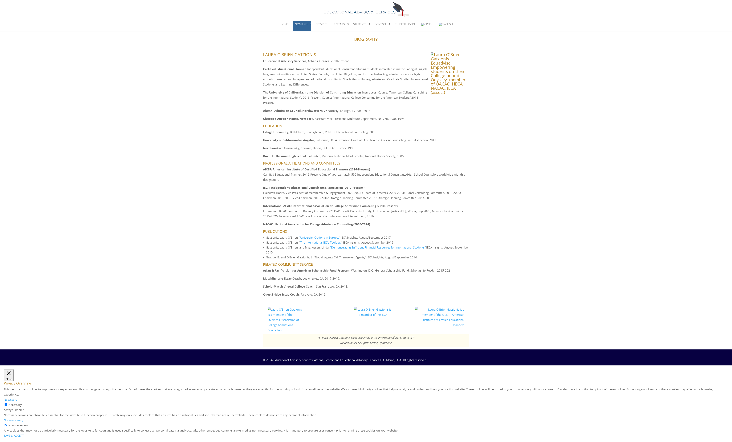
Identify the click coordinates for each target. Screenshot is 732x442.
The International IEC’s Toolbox (320, 242)
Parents (339, 24)
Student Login (405, 24)
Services (321, 24)
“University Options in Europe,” (319, 237)
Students (359, 24)
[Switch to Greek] (426, 26)
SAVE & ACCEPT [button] (14, 435)
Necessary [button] (10, 399)
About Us (301, 24)
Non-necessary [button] (13, 420)
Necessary (15, 405)
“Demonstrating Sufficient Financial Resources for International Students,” (378, 247)
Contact (380, 24)
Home (284, 24)
